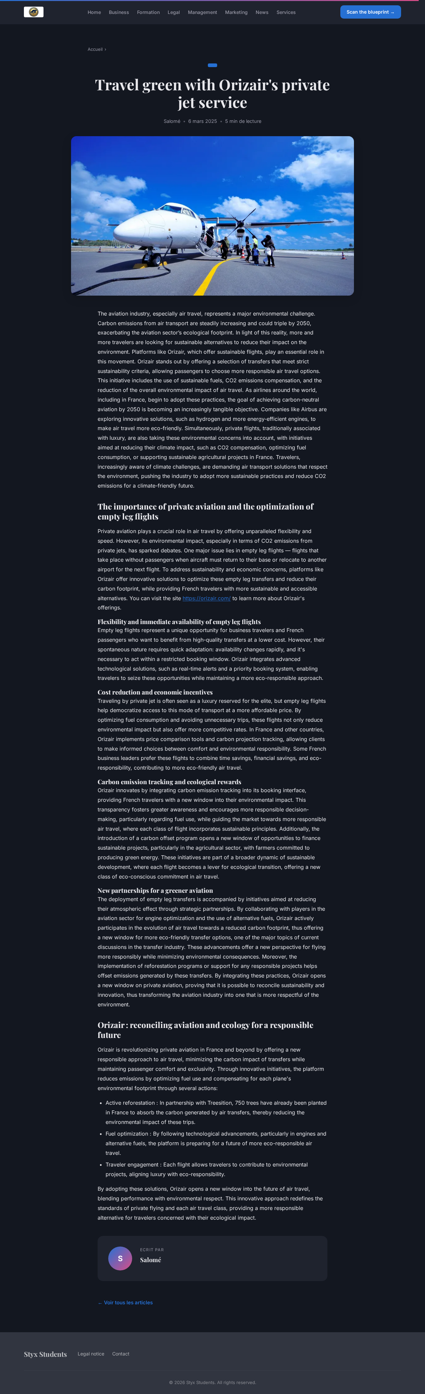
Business (119, 12)
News (262, 12)
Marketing (236, 12)
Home (94, 12)
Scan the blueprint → (371, 12)
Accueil (95, 49)
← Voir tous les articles (125, 1302)
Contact (120, 1353)
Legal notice (91, 1353)
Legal (174, 12)
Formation (148, 12)
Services (286, 12)
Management (202, 12)
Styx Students (45, 1353)
